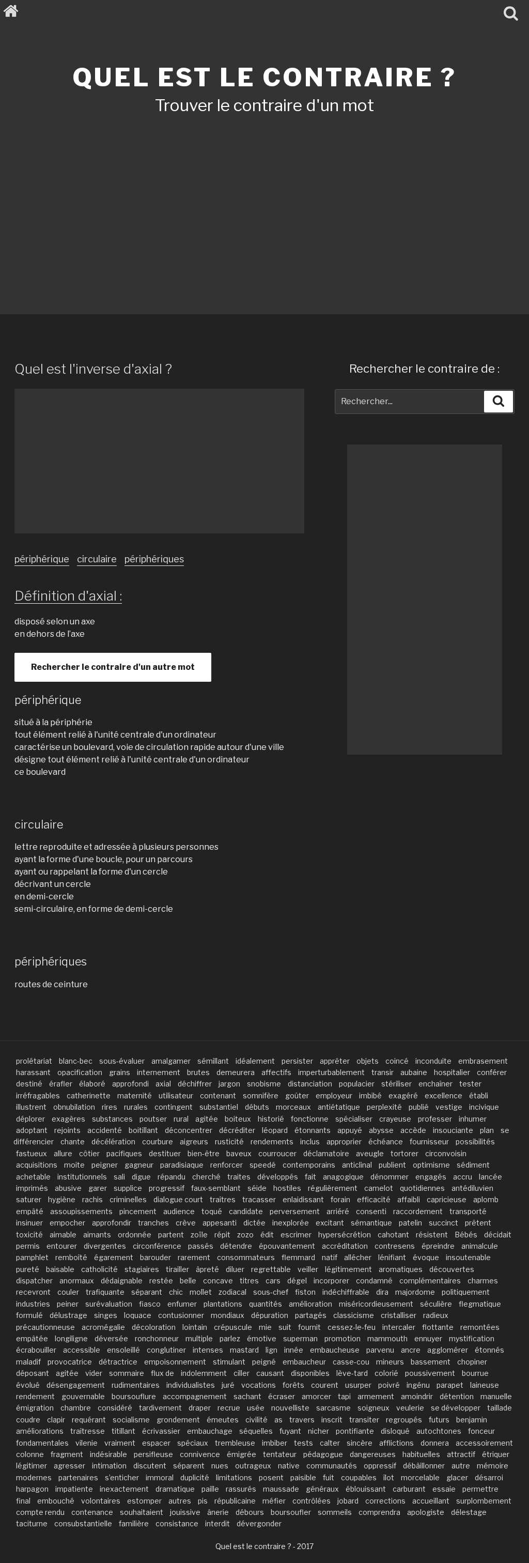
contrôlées (311, 1500)
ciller (242, 1373)
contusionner (181, 1315)
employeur (334, 1095)
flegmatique (480, 1303)
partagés (310, 1315)
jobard (348, 1500)
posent (271, 1477)
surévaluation (108, 1303)
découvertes (451, 1269)
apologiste (425, 1512)
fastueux (31, 1153)
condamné (374, 1280)
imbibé (370, 1095)
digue (141, 1176)
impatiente (74, 1488)
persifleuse (153, 1454)
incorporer (331, 1280)
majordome (415, 1292)
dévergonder (259, 1523)
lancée (490, 1176)
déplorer (30, 1118)
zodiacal (232, 1292)
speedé (263, 1164)
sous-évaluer (122, 1060)
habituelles (421, 1454)
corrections (385, 1500)
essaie (444, 1488)
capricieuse (446, 1199)
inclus (310, 1141)
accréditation (345, 1246)
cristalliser (398, 1315)
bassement (430, 1361)
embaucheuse (335, 1349)
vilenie (86, 1442)
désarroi (489, 1477)
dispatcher (34, 1280)
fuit (328, 1477)
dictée (254, 1222)
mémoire (492, 1465)
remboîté (71, 1257)
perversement (295, 1211)
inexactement (124, 1488)
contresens (395, 1246)
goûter (297, 1095)
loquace (137, 1315)
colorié (386, 1373)
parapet (450, 1385)
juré (228, 1385)
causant (270, 1373)
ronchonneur (157, 1338)
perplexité (384, 1106)
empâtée (32, 1338)
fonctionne (310, 1118)
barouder (155, 1257)
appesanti (220, 1222)
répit (222, 1234)
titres (249, 1280)
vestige (448, 1106)
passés (200, 1246)
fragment (67, 1454)
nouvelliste (290, 1407)
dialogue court (178, 1199)
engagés (430, 1176)
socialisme (131, 1419)
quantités (265, 1303)
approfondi (130, 1083)
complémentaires (430, 1280)
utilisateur (176, 1095)
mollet (201, 1292)
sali (119, 1176)
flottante (438, 1327)
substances (112, 1118)
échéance (385, 1141)
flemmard (298, 1257)
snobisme (264, 1083)
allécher (357, 1257)
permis (28, 1246)
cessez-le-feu (352, 1327)
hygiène (61, 1199)
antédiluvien (472, 1188)
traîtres (223, 1199)
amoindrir (417, 1396)
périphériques (154, 559)
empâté (29, 1211)
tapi (344, 1396)
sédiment (473, 1164)
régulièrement (332, 1188)
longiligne (71, 1338)
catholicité (99, 1269)
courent (324, 1385)
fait (310, 1176)
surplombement (483, 1500)
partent (171, 1234)
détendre (236, 1246)
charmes (483, 1280)
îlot (388, 1477)
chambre (75, 1407)
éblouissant (366, 1488)
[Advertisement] (264, 200)
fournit (309, 1327)
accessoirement (484, 1442)
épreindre (438, 1246)
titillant (123, 1431)
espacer (156, 1442)
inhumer (473, 1118)
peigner (104, 1164)
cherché (206, 1176)
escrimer (296, 1234)
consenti (371, 1211)
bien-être (204, 1153)
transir (382, 1072)
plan (487, 1130)
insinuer (29, 1222)
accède (413, 1130)
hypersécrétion (344, 1234)
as (278, 1419)
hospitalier (452, 1072)
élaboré (92, 1083)
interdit (217, 1523)
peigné (264, 1361)
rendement (35, 1396)
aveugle (370, 1153)
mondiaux (227, 1315)
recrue (228, 1407)
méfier (274, 1500)
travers (302, 1419)
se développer (455, 1407)
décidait (497, 1234)
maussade (281, 1488)
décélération (113, 1141)
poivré (389, 1385)
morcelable (420, 1477)
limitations (234, 1477)
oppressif (380, 1465)
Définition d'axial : (68, 596)
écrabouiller (36, 1349)
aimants (97, 1234)
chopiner (472, 1361)
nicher (318, 1431)
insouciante (453, 1130)
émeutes (223, 1419)
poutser (153, 1118)
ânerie (218, 1512)
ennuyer (428, 1338)
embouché (55, 1500)
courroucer (277, 1153)
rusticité (229, 1141)
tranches (153, 1222)
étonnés (489, 1349)
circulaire (97, 559)
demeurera (235, 1072)
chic (176, 1292)
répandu (171, 1176)
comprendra (379, 1512)
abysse (381, 1130)
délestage (469, 1512)
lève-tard (352, 1373)
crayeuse (395, 1118)
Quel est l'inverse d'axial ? (93, 369)
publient (392, 1164)
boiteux (238, 1118)
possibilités (475, 1141)
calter (330, 1442)
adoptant (32, 1130)
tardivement (160, 1407)
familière (134, 1523)
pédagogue (323, 1454)
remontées (480, 1327)
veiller (308, 1269)
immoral (160, 1477)
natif (329, 1257)
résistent (432, 1234)
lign (271, 1349)
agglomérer (447, 1349)
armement (375, 1396)
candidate (246, 1211)
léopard (275, 1130)
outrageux (253, 1465)
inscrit (332, 1419)
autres (179, 1500)
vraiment (119, 1442)
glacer (457, 1477)
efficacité (374, 1199)
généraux (322, 1488)
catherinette (89, 1095)
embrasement (483, 1060)
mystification (471, 1338)
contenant (218, 1095)
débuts (257, 1106)
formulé (29, 1315)
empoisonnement (175, 1361)
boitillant (143, 1130)
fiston (305, 1292)
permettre (480, 1488)
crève (186, 1222)
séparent (189, 1465)
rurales (136, 1106)
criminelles (128, 1199)
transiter (364, 1419)
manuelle (496, 1396)
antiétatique (339, 1106)
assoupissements (81, 1211)
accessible (81, 1349)
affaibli (408, 1199)
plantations (223, 1303)
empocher (67, 1222)
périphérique (41, 559)
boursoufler (291, 1512)
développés (277, 1176)
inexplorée (290, 1222)
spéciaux (192, 1442)
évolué (28, 1385)
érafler (60, 1083)
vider (93, 1373)
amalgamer (171, 1060)
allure (63, 1153)
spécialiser (353, 1118)
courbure (157, 1141)
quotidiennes (422, 1188)
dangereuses (373, 1454)
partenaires (78, 1477)
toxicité (29, 1234)
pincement (138, 1211)
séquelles (256, 1431)
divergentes (105, 1246)
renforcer (226, 1164)
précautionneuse (45, 1327)
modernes (34, 1477)
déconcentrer (188, 1130)
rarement (194, 1257)
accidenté (104, 1130)
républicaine (235, 1500)
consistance (176, 1523)
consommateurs (246, 1257)
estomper (144, 1500)
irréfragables (38, 1095)
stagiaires (142, 1269)
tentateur (280, 1454)
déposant (32, 1373)
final (23, 1500)
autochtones (438, 1431)
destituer (165, 1153)
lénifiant (392, 1257)
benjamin (471, 1419)
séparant (146, 1292)
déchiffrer (195, 1083)
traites (239, 1176)
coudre (28, 1419)
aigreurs (194, 1141)
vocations (258, 1385)
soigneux (373, 1407)
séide (257, 1188)
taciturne (32, 1523)
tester (470, 1083)
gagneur (139, 1164)
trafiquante (105, 1292)
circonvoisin (445, 1153)
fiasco (150, 1303)
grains (119, 1072)
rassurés (241, 1488)
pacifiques (124, 1153)
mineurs (390, 1361)
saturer (28, 1199)
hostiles (287, 1188)
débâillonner (424, 1465)
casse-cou (351, 1361)
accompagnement (195, 1396)
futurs (439, 1419)
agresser (69, 1465)
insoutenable (468, 1257)
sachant (247, 1396)
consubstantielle (83, 1523)
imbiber (274, 1442)
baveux (239, 1153)
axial (163, 1083)
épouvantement (287, 1246)
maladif (28, 1361)
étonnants (312, 1130)
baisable (60, 1269)
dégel (297, 1280)
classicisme (353, 1315)
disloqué (395, 1431)
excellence (443, 1095)
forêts (293, 1385)
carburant (409, 1488)
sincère (359, 1442)
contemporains (309, 1164)
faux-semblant (216, 1188)
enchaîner (435, 1083)
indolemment (204, 1373)
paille (210, 1488)
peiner (68, 1303)
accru (462, 1176)
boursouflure (134, 1396)
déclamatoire (326, 1153)
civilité (256, 1419)
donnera (435, 1442)
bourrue (475, 1373)
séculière (436, 1303)
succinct (443, 1222)
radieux (435, 1315)
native (289, 1465)
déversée (111, 1338)
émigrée (241, 1454)
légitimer (31, 1465)
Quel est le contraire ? (264, 78)
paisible (303, 1477)
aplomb (486, 1199)
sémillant (213, 1060)
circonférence (157, 1246)
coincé (397, 1060)
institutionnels (82, 1176)
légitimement (348, 1269)
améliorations (40, 1431)
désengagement (75, 1385)
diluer (235, 1269)
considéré (115, 1407)
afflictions (396, 1442)
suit (284, 1327)
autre (461, 1465)
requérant (89, 1419)
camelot (378, 1188)
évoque (426, 1257)
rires (109, 1106)
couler (68, 1292)
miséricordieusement (376, 1303)
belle (188, 1280)
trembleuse (235, 1442)
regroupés (404, 1419)
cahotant (393, 1234)
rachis (92, 1199)
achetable (33, 1176)
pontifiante (355, 1431)
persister (297, 1060)
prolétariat (34, 1060)
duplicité (194, 1477)
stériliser (396, 1083)
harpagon (32, 1488)
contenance (92, 1512)
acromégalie (103, 1327)
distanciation (310, 1083)
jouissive (185, 1512)
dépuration (269, 1315)
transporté (468, 1211)
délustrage (68, 1315)
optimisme (431, 1164)
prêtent (478, 1222)
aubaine (413, 1072)
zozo (245, 1234)
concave (218, 1280)
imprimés (32, 1188)
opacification (79, 1072)
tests (303, 1442)
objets (367, 1060)
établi (478, 1095)
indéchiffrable (345, 1292)
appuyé (349, 1130)
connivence (200, 1454)
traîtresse (87, 1431)
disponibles (310, 1373)
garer (97, 1188)
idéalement (255, 1060)
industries (33, 1303)
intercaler (398, 1327)
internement (158, 1072)
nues (219, 1465)
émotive (261, 1338)
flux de (162, 1373)
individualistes (190, 1385)
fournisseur (429, 1141)
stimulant (229, 1361)
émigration (35, 1407)
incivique (484, 1106)
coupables (359, 1477)
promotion (342, 1338)
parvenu (380, 1349)
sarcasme (333, 1407)
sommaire (126, 1373)
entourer (61, 1246)
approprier (344, 1141)
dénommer (389, 1176)
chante (72, 1141)
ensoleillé (123, 1349)
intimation (109, 1465)
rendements (272, 1141)
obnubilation (74, 1106)
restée (161, 1280)
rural (181, 1118)
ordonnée (134, 1234)
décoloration (154, 1327)
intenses (208, 1349)
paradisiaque (182, 1164)
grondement (178, 1419)
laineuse (484, 1385)
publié (419, 1106)
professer (435, 1118)
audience (179, 1211)
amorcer (316, 1396)
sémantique (371, 1222)
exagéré (403, 1095)
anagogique (343, 1176)
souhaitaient (141, 1512)
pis (203, 1500)
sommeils (335, 1512)
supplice (128, 1188)
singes (105, 1315)
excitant (330, 1222)
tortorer (404, 1153)
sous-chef (270, 1292)
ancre (411, 1349)
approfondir (111, 1222)
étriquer (495, 1454)
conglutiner (166, 1349)
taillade (499, 1407)
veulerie (410, 1407)
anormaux (76, 1280)
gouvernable (83, 1396)
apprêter (335, 1060)
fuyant (290, 1431)
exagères (68, 1118)
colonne (30, 1454)
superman (300, 1338)
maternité (134, 1095)
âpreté (207, 1269)
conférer (492, 1072)
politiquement (466, 1292)
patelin (410, 1222)
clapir (56, 1419)
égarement (113, 1257)
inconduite (433, 1060)
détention (457, 1396)
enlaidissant (303, 1199)
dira (382, 1292)
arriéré (337, 1211)
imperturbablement (331, 1072)
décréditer (237, 1130)
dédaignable (122, 1280)
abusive (68, 1188)
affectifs (276, 1072)
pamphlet (32, 1257)
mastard (244, 1349)
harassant (33, 1072)
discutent (149, 1465)
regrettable (271, 1269)
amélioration (310, 1303)
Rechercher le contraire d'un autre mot (113, 667)
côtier (89, 1153)
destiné (29, 1083)
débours (250, 1512)
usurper (358, 1385)
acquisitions (36, 1164)
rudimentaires (136, 1385)
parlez (230, 1338)
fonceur (481, 1431)
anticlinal (357, 1164)
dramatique (175, 1488)
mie (265, 1327)
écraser (281, 1396)
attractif (461, 1454)
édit (267, 1234)
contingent (173, 1106)
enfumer (182, 1303)
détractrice (118, 1361)
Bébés (466, 1234)
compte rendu (40, 1512)
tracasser (259, 1199)
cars (273, 1280)
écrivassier (161, 1431)
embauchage (209, 1431)
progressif (166, 1188)
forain (340, 1199)
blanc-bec (75, 1060)
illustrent (31, 1106)
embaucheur (304, 1361)
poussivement (430, 1373)
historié (271, 1118)
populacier (357, 1083)
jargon (229, 1083)
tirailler (177, 1269)
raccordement (418, 1211)
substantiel (218, 1106)
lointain (194, 1327)
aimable (63, 1234)
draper (200, 1407)
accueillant (430, 1500)
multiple (199, 1338)
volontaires (100, 1500)
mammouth (387, 1338)
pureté (27, 1269)
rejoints (67, 1130)
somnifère (260, 1095)
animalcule (479, 1246)
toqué (211, 1211)
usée (255, 1407)
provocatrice (70, 1361)
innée (293, 1349)
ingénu (418, 1385)
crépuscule (233, 1327)
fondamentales (42, 1442)
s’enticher (122, 1477)
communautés (331, 1465)
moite (74, 1164)
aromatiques (401, 1269)
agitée (206, 1118)
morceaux (293, 1106)
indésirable (108, 1454)
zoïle (199, 1234)
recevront (33, 1292)
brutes (198, 1072)
